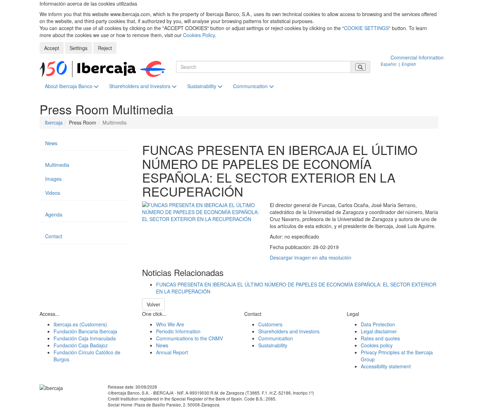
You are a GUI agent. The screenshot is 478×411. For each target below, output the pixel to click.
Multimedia (57, 164)
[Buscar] (360, 67)
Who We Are (170, 324)
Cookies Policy (199, 34)
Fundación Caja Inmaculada (85, 338)
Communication (251, 86)
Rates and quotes (380, 338)
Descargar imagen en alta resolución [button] (310, 257)
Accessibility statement (386, 366)
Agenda (53, 214)
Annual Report (172, 352)
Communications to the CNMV (189, 338)
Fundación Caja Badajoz (81, 345)
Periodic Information (178, 331)
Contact (53, 236)
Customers (270, 324)
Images (53, 178)
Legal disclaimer (379, 331)
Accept (51, 47)
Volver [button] (153, 304)
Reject (105, 47)
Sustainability (202, 86)
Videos (52, 192)
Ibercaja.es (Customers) (80, 324)
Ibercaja (54, 122)
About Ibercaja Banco (69, 86)
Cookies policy (377, 345)
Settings (78, 47)
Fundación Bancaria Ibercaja (85, 331)
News (51, 143)
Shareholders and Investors (140, 86)
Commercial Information (417, 57)
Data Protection (378, 324)
